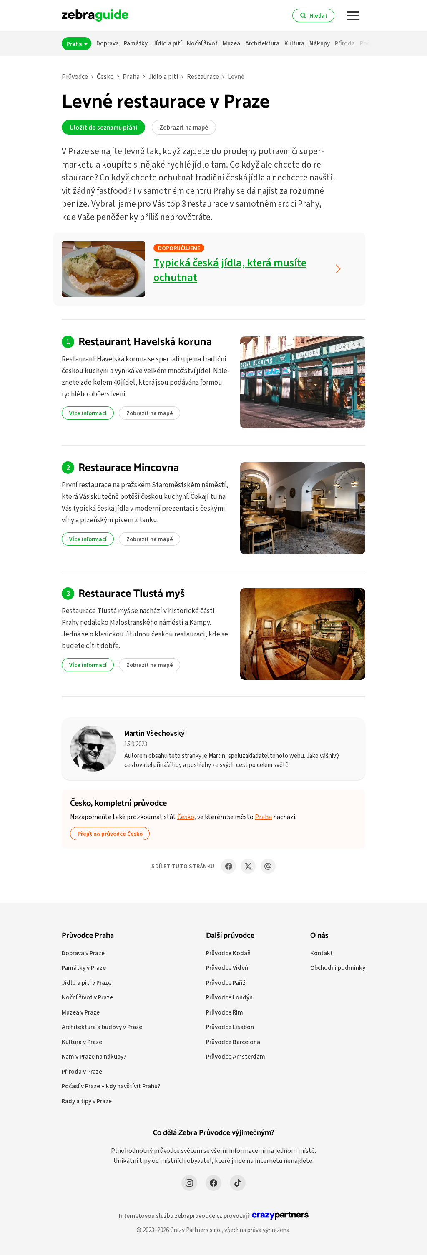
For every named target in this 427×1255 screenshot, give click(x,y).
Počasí (369, 43)
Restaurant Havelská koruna (145, 342)
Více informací (88, 413)
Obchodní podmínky (337, 967)
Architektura (262, 43)
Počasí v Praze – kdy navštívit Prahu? (111, 1086)
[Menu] (353, 15)
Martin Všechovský (154, 733)
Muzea (231, 43)
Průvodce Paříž (226, 982)
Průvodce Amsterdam (235, 1056)
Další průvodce (230, 935)
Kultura (294, 43)
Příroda (345, 43)
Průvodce (75, 76)
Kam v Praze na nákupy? (94, 1056)
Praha (75, 43)
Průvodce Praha (88, 935)
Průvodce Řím (224, 1012)
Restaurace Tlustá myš (131, 594)
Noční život (202, 43)
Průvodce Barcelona (233, 1041)
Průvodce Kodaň (228, 953)
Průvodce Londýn (229, 997)
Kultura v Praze (82, 1041)
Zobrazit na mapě (183, 127)
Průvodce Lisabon (230, 1026)
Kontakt (321, 953)
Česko (105, 76)
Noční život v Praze (87, 997)
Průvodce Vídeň (227, 967)
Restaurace (203, 76)
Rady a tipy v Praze (87, 1101)
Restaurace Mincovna (128, 468)
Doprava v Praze (83, 953)
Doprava (107, 43)
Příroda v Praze (82, 1071)
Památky (136, 43)
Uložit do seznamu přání (103, 127)
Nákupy (319, 43)
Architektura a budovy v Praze (102, 1026)
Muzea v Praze (81, 1012)
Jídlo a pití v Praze (86, 982)
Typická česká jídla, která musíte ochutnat (229, 270)
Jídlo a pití (167, 43)
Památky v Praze (84, 967)
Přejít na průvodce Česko (110, 833)
